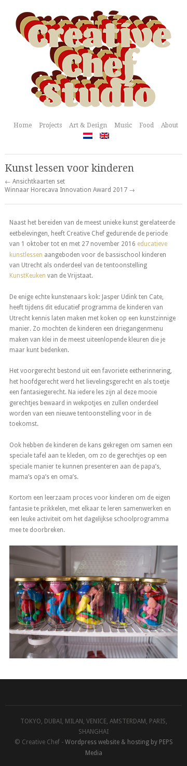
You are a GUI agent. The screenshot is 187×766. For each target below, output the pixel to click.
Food (146, 125)
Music (123, 125)
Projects (50, 125)
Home (23, 125)
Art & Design (88, 125)
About (169, 125)
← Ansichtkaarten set (35, 181)
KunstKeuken (27, 275)
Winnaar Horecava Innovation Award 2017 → (70, 190)
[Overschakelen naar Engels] (104, 136)
